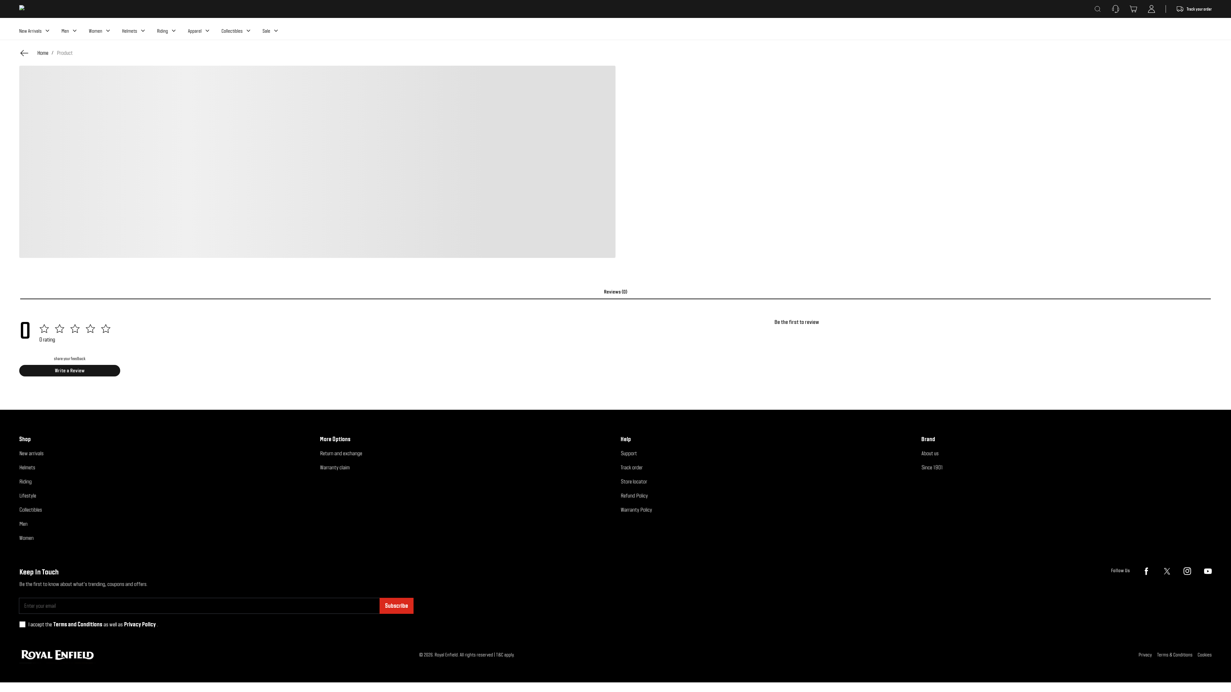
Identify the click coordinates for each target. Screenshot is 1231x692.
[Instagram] (1187, 571)
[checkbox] (22, 624)
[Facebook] (1146, 571)
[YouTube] (1208, 571)
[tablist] (615, 292)
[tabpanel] (615, 349)
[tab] (615, 291)
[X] (1167, 571)
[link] (65, 53)
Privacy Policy (140, 624)
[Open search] (1097, 9)
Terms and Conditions (77, 624)
